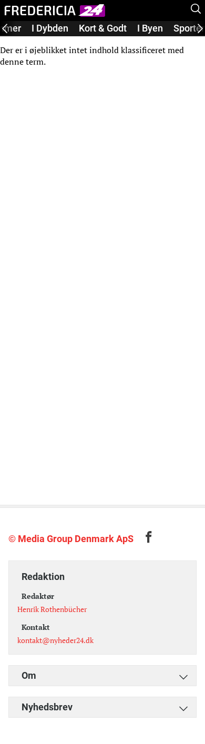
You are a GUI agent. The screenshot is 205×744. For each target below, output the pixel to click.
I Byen (150, 28)
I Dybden (50, 28)
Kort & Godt (103, 28)
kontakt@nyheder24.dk (55, 640)
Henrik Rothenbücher (52, 609)
